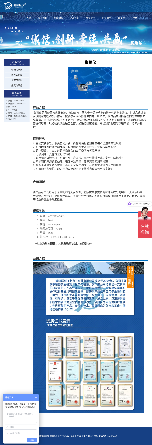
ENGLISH (143, 17)
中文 (135, 17)
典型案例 (90, 17)
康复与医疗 (16, 85)
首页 (28, 17)
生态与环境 (16, 80)
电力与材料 (16, 74)
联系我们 (122, 17)
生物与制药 (16, 69)
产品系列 (74, 17)
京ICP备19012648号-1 (109, 436)
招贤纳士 (106, 17)
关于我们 (42, 17)
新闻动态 (58, 17)
